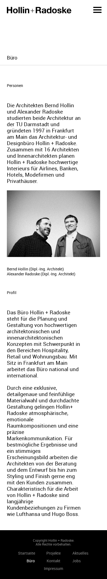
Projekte (53, 553)
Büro (31, 560)
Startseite (39, 10)
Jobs (76, 560)
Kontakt (53, 560)
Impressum (53, 568)
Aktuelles (80, 553)
